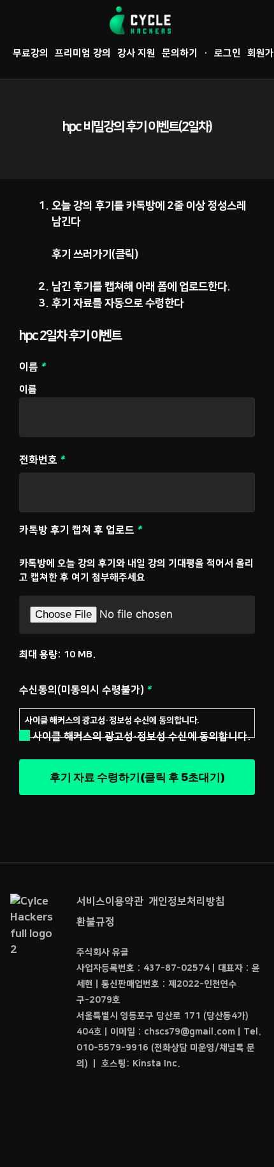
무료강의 (30, 53)
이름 (28, 389)
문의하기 (180, 53)
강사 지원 (136, 53)
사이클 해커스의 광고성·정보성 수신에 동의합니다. (112, 720)
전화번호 (52, 460)
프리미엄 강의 (83, 53)
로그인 (227, 53)
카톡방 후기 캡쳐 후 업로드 (91, 530)
